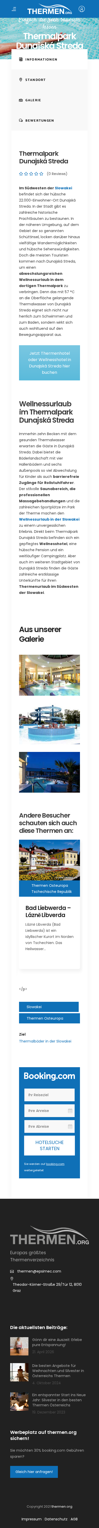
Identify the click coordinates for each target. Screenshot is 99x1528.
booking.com (55, 1164)
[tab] (49, 59)
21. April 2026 (43, 1351)
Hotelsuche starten (50, 1145)
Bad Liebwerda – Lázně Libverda (48, 911)
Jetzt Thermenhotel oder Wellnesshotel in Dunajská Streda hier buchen (49, 362)
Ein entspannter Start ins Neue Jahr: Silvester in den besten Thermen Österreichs (59, 1400)
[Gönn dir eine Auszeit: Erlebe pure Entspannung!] (19, 1346)
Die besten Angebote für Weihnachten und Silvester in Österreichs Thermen (58, 1370)
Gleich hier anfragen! (34, 1471)
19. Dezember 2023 (48, 1412)
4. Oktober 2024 (46, 1383)
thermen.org (62, 1506)
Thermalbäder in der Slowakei (45, 1041)
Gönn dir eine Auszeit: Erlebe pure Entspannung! (57, 1342)
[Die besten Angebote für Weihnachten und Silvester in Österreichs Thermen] (19, 1372)
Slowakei (63, 188)
